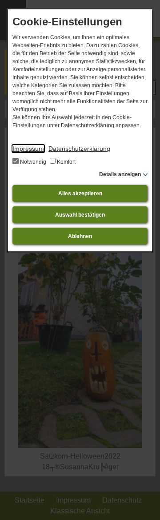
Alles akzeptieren (80, 193)
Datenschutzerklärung (79, 148)
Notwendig (33, 162)
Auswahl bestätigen (80, 215)
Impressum (28, 148)
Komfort (66, 162)
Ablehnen (80, 236)
